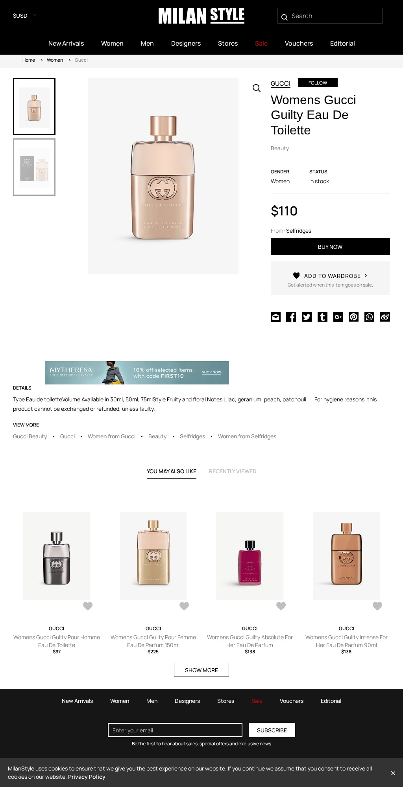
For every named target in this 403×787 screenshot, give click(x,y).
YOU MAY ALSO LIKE (171, 471)
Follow (318, 82)
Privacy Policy (86, 776)
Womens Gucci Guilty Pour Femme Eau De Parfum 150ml (153, 641)
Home (28, 60)
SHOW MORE (201, 670)
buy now (330, 246)
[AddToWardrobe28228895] (377, 607)
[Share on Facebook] (291, 316)
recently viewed (233, 471)
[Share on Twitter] (307, 316)
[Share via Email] (276, 316)
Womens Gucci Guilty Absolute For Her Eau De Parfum (250, 641)
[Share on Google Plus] (338, 316)
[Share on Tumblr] (322, 316)
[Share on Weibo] (385, 316)
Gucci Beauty (30, 436)
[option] (34, 106)
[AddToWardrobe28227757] (87, 607)
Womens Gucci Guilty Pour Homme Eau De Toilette (56, 641)
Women (55, 60)
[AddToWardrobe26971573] (281, 607)
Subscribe (272, 730)
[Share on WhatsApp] (369, 316)
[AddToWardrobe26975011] (184, 607)
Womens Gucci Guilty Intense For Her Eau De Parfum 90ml (346, 641)
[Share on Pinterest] (354, 316)
